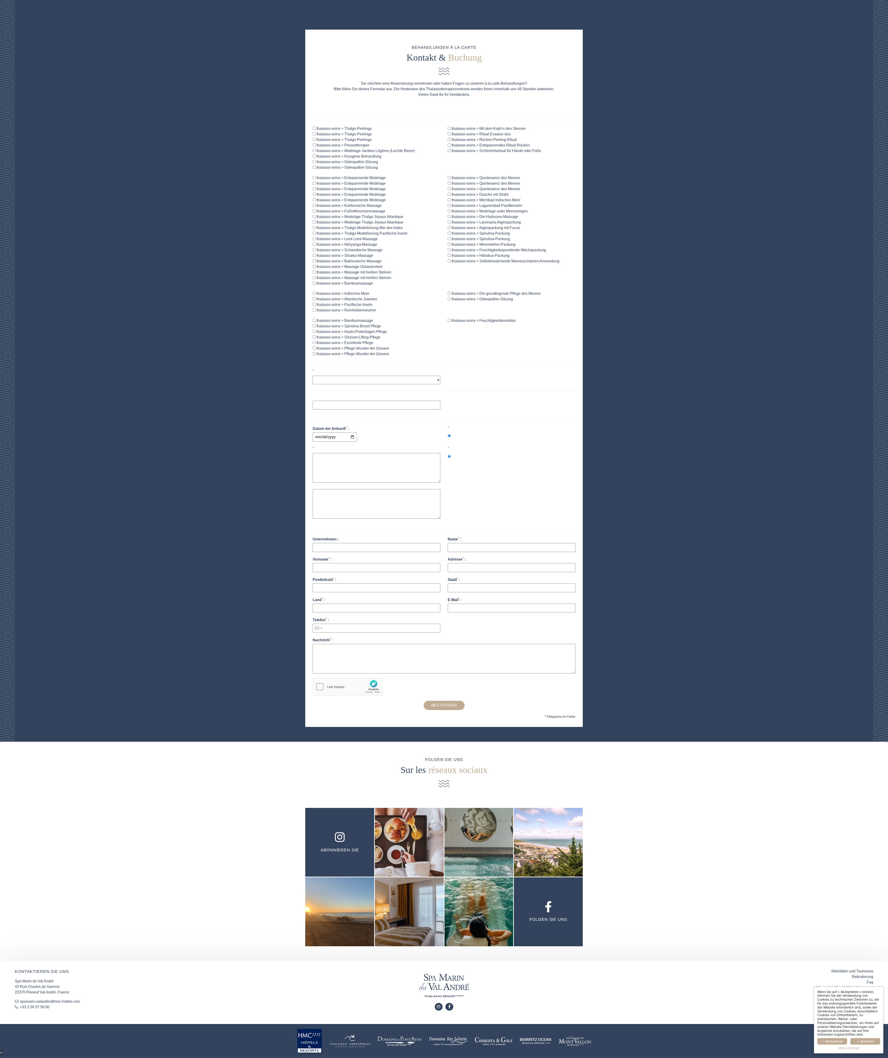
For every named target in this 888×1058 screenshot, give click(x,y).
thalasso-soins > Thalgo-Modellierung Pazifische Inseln (361, 233)
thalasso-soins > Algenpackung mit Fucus (485, 228)
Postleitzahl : (324, 579)
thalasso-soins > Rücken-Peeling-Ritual (484, 140)
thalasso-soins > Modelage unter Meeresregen (489, 211)
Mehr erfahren (848, 1048)
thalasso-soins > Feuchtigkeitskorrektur (483, 321)
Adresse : (457, 559)
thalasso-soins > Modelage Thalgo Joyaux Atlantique (359, 217)
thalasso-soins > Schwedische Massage (349, 250)
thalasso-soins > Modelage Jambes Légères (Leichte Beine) (365, 151)
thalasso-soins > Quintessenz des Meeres (485, 178)
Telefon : (321, 619)
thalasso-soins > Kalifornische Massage (349, 206)
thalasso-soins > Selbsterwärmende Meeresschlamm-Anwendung (505, 261)
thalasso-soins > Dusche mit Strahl (480, 194)
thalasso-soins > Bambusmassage (344, 283)
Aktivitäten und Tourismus (852, 971)
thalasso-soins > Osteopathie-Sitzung (347, 162)
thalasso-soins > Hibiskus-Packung (480, 256)
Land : (319, 599)
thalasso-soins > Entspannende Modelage (351, 178)
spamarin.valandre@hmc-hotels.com (50, 1001)
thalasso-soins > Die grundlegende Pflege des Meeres (496, 293)
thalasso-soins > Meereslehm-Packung (483, 244)
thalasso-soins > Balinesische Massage (349, 261)
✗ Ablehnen (865, 1041)
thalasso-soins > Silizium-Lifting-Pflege (348, 337)
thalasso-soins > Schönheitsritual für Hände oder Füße (496, 151)
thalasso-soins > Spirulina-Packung (480, 233)
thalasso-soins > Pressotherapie (342, 145)
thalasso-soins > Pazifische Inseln (344, 305)
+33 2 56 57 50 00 (34, 1007)
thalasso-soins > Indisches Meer (342, 293)
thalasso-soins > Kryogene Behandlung (348, 156)
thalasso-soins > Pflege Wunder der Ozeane (352, 348)
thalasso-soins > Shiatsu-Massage (344, 256)
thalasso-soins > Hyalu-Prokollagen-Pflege (351, 332)
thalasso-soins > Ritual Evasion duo (481, 134)
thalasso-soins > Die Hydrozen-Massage (484, 217)
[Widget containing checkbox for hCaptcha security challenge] (347, 686)
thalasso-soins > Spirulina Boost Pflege (348, 326)
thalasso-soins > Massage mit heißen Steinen (353, 272)
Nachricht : (323, 639)
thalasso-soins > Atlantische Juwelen (346, 299)
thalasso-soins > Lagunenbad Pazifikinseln (486, 206)
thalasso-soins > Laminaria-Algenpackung (486, 222)
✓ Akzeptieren (832, 1041)
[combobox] (318, 628)
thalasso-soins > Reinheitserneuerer (346, 310)
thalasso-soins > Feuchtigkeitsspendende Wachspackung (498, 250)
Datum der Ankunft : (331, 428)
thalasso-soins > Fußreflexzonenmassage (350, 211)
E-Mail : (455, 599)
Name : (454, 539)
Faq (870, 982)
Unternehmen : (326, 539)
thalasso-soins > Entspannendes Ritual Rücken (490, 145)
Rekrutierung (862, 977)
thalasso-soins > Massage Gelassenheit (349, 267)
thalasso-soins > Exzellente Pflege (344, 343)
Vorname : (322, 559)
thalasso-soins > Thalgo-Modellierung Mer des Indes (359, 228)
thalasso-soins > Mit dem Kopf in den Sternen (488, 128)
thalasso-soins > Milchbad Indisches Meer (485, 200)
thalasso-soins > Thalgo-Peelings (344, 128)
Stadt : (454, 579)
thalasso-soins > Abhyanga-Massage (346, 244)
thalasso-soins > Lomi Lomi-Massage (347, 239)
